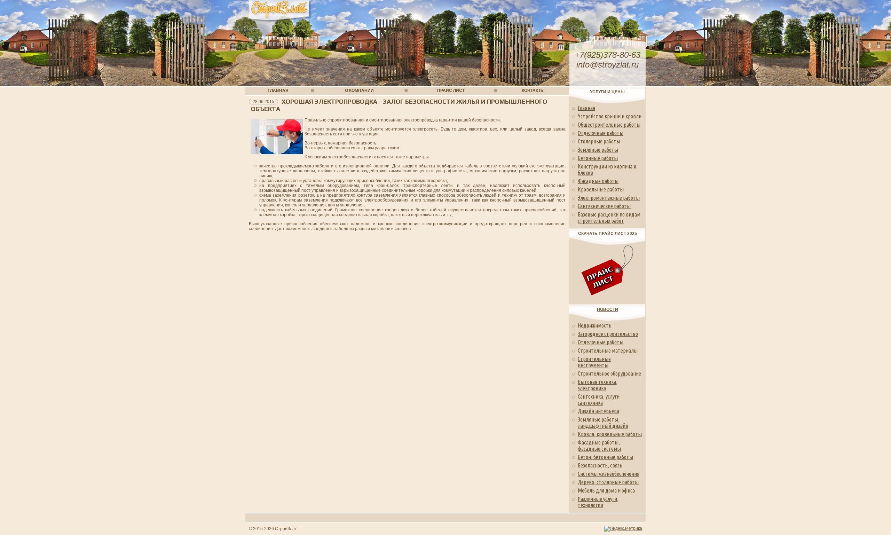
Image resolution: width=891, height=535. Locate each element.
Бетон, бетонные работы (605, 457)
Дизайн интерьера (598, 411)
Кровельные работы (601, 189)
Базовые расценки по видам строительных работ (609, 217)
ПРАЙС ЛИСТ (451, 90)
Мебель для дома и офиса (606, 490)
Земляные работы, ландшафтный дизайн (603, 422)
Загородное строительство (608, 334)
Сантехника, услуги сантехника (599, 399)
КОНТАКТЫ (533, 90)
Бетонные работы (598, 158)
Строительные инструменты (594, 362)
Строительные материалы (608, 350)
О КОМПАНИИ (359, 90)
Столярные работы (599, 141)
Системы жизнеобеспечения (608, 474)
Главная (586, 108)
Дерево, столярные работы (608, 482)
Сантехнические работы (604, 206)
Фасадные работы (598, 181)
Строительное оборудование (609, 373)
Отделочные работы (600, 133)
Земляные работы (598, 150)
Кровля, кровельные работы (610, 434)
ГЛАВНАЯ (278, 90)
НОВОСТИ (607, 309)
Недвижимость (595, 325)
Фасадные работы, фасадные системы (599, 445)
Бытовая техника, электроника (597, 385)
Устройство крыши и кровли (609, 116)
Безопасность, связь (600, 465)
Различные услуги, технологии (598, 502)
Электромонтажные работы (609, 198)
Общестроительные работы (609, 124)
